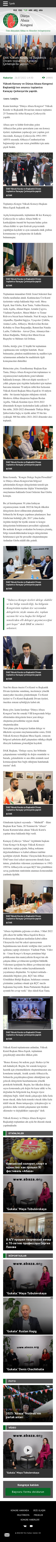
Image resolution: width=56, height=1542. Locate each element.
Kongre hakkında (20, 1510)
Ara (41, 10)
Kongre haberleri (30, 1519)
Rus (15, 10)
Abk (30, 10)
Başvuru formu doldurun (28, 1491)
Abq (36, 10)
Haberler (8, 77)
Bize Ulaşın (39, 1510)
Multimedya (23, 1515)
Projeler (38, 1515)
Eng (20, 10)
